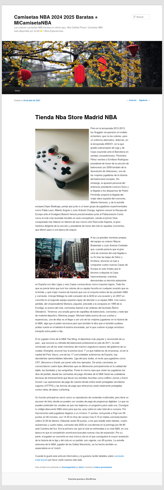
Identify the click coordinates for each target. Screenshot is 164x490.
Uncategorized (68, 467)
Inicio (17, 90)
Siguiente (144, 100)
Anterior (132, 100)
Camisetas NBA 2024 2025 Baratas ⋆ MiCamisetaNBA (56, 19)
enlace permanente (103, 467)
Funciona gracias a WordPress (82, 479)
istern (81, 467)
